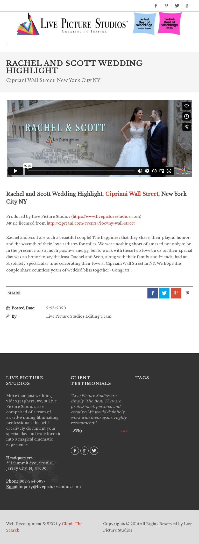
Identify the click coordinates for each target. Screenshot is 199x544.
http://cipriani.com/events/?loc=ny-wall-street (91, 223)
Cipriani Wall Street (132, 194)
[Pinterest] (166, 5)
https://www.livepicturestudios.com (106, 216)
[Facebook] (156, 5)
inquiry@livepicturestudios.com (49, 486)
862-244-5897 (32, 481)
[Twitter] (177, 5)
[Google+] (187, 5)
